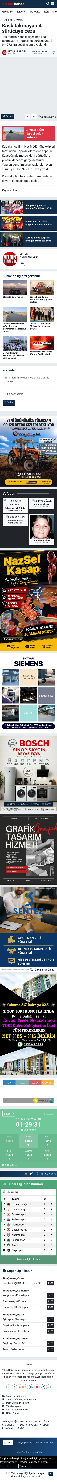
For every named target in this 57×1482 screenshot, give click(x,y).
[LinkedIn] (31, 1386)
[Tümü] (53, 493)
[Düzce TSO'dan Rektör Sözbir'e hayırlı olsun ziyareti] (42, 314)
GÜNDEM (7, 11)
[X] (14, 1386)
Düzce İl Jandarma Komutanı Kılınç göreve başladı (41, 299)
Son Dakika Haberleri (17, 1409)
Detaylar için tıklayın (28, 1259)
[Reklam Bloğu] (28, 450)
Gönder (9, 402)
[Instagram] (25, 1386)
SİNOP (20, 1428)
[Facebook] (8, 1386)
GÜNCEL (35, 11)
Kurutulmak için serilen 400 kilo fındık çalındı (41, 352)
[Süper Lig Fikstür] (53, 1270)
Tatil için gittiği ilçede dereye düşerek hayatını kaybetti (27, 1475)
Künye (20, 1421)
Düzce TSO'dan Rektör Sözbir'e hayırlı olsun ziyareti (40, 326)
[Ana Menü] (52, 3)
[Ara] (48, 3)
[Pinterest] (20, 1386)
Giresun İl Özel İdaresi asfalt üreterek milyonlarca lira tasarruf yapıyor (14, 327)
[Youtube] (37, 1386)
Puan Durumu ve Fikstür (18, 1403)
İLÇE (46, 11)
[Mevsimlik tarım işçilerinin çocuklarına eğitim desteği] (15, 343)
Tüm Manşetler (13, 1406)
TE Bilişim (36, 1452)
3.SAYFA (21, 11)
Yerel (19, 20)
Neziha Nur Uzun (29, 256)
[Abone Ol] (47, 116)
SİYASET (33, 1425)
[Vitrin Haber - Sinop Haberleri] (13, 4)
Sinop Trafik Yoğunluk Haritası (21, 1399)
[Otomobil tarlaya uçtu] (15, 287)
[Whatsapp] (48, 1386)
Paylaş (9, 116)
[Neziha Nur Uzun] (10, 258)
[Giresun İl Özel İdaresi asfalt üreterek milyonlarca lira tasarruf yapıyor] (15, 314)
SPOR (45, 1425)
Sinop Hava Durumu (16, 1396)
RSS (9, 1442)
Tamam (23, 1466)
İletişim (9, 1421)
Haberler (7, 20)
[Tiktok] (42, 1386)
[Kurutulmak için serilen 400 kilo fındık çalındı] (42, 342)
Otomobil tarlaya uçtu (13, 297)
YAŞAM (9, 1428)
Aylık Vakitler (11, 1165)
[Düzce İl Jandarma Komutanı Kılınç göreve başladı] (42, 287)
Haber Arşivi (12, 1413)
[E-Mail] (22, 263)
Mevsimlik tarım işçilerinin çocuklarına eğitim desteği (13, 355)
